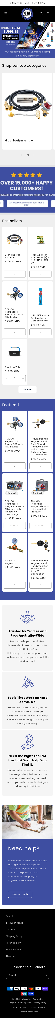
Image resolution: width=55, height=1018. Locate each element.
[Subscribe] (46, 975)
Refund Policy (13, 942)
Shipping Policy (14, 936)
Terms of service (20, 1007)
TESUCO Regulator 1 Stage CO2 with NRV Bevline (14, 313)
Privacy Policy (13, 949)
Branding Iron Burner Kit (13, 256)
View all (27, 389)
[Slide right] (34, 155)
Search (10, 916)
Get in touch (20, 894)
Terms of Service (15, 922)
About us (11, 956)
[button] (6, 13)
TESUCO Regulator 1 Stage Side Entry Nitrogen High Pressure (40, 506)
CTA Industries (26, 999)
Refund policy (24, 1003)
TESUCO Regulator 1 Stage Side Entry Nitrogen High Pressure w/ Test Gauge (14, 508)
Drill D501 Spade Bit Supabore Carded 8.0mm (40, 318)
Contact (10, 929)
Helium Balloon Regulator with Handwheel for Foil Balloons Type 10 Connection (39, 567)
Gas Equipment (17, 140)
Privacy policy (40, 1003)
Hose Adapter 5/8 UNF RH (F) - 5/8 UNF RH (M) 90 (40, 259)
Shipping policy (38, 1007)
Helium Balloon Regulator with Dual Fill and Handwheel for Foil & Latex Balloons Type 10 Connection (39, 446)
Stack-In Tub (12, 367)
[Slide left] (21, 155)
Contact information (29, 1012)
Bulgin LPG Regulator (11, 562)
